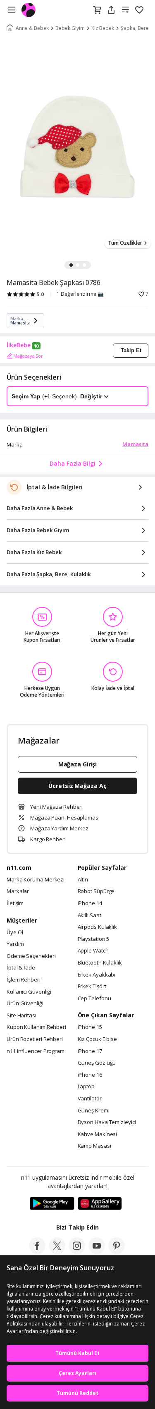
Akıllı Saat (89, 915)
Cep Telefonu (94, 998)
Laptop (86, 1086)
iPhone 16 (90, 1075)
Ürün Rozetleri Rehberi (35, 1039)
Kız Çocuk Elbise (97, 1039)
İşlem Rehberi (24, 980)
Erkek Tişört (92, 986)
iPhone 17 (90, 1051)
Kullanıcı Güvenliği (29, 992)
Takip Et (131, 350)
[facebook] (37, 1251)
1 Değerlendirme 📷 (80, 294)
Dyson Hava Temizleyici (107, 1122)
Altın (83, 879)
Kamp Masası (94, 1146)
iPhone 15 (90, 1027)
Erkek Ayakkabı (97, 975)
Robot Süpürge (96, 891)
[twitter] (57, 1251)
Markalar (18, 891)
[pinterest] (116, 1251)
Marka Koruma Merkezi (35, 879)
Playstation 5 (94, 939)
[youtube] (96, 1251)
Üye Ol (15, 932)
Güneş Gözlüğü (97, 1063)
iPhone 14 (90, 903)
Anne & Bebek (32, 28)
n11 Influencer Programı (36, 1051)
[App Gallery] (100, 1204)
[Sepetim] (97, 10)
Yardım (15, 944)
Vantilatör (90, 1098)
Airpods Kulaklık (97, 927)
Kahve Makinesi (97, 1134)
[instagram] (77, 1251)
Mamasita (135, 444)
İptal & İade (21, 968)
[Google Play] (52, 1204)
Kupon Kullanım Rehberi (36, 1027)
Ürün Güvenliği (25, 1003)
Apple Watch (93, 951)
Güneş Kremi (94, 1110)
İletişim (15, 903)
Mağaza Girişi (77, 764)
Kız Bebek (102, 28)
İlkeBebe (19, 345)
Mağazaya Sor (28, 356)
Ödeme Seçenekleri (31, 956)
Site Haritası (21, 1015)
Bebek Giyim (70, 28)
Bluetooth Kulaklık (100, 963)
